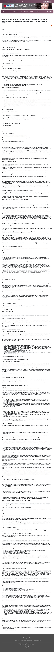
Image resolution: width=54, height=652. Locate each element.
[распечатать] (16, 25)
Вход (50, 11)
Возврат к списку (5, 632)
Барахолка (31, 11)
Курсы (21, 11)
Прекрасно (47, 1)
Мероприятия (26, 11)
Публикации (16, 11)
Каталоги (37, 11)
